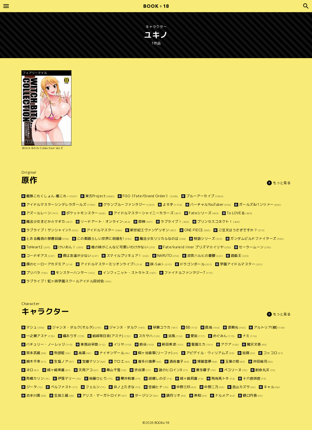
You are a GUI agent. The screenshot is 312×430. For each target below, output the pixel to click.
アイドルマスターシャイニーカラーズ (147, 213)
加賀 (248, 352)
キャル (272, 387)
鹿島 (212, 327)
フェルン (96, 387)
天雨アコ (88, 369)
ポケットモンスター (86, 213)
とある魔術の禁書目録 (47, 238)
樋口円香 (253, 395)
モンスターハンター (75, 272)
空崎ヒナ (158, 387)
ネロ (32, 369)
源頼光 (237, 327)
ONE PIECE (197, 230)
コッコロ (273, 352)
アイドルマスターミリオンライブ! (111, 264)
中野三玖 (186, 387)
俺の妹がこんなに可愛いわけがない (123, 247)
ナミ (250, 335)
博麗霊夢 (207, 361)
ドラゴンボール (196, 264)
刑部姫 (62, 352)
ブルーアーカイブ (205, 196)
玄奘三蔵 (64, 395)
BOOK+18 (162, 423)
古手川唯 (36, 395)
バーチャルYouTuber (210, 204)
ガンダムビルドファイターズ (257, 238)
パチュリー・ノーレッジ (49, 344)
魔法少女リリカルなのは (163, 238)
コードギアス (40, 255)
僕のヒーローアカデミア (49, 264)
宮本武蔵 (36, 352)
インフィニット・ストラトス (129, 272)
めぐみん (223, 335)
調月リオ (176, 395)
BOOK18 (156, 6)
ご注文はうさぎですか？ (241, 230)
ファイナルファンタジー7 (188, 272)
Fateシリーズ (204, 213)
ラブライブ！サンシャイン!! (52, 230)
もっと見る (282, 182)
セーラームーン (255, 247)
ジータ (34, 387)
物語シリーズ (208, 238)
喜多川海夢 (149, 361)
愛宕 (198, 335)
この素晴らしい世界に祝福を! (104, 238)
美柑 (200, 395)
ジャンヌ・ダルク (127, 327)
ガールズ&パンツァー (260, 204)
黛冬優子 (206, 369)
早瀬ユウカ (165, 327)
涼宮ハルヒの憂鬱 (205, 255)
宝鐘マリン (94, 361)
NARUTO (168, 255)
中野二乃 (214, 387)
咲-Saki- (161, 264)
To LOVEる (239, 213)
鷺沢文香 (257, 344)
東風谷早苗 (93, 344)
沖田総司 (263, 361)
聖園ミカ (202, 344)
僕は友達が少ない (80, 255)
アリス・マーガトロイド (104, 395)
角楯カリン (38, 378)
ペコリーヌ (235, 369)
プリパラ (37, 272)
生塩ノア (64, 361)
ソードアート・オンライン (105, 221)
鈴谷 (146, 344)
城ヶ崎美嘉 (59, 369)
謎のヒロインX (173, 369)
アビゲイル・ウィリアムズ (210, 352)
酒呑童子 (179, 361)
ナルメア (225, 395)
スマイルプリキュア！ (128, 255)
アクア (230, 344)
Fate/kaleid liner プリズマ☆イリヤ (197, 247)
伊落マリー (69, 378)
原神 (145, 221)
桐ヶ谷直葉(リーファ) (158, 352)
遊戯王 (240, 255)
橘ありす (73, 335)
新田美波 (173, 344)
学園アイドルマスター (241, 264)
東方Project (100, 196)
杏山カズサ (244, 387)
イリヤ (123, 344)
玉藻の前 (235, 361)
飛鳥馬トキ (223, 378)
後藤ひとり (101, 378)
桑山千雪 (117, 369)
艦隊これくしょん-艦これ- (51, 196)
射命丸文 (265, 369)
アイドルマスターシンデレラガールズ (60, 204)
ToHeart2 (38, 247)
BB (191, 327)
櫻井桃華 (131, 378)
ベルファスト (64, 387)
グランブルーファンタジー (129, 204)
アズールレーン (42, 213)
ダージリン (146, 395)
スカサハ (149, 335)
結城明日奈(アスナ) (111, 335)
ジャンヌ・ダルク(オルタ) (76, 327)
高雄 (84, 352)
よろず (172, 204)
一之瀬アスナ (40, 335)
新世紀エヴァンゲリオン (153, 230)
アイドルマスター (104, 230)
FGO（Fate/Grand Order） (150, 196)
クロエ (122, 361)
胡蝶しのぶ (160, 378)
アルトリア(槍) (269, 327)
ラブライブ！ (175, 221)
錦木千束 (36, 361)
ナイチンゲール (114, 352)
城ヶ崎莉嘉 (192, 378)
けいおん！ (70, 247)
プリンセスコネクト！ (218, 221)
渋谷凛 (142, 369)
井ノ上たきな (127, 387)
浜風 (175, 335)
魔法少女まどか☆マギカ (49, 221)
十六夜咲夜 (254, 378)
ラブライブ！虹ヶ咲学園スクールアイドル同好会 (68, 281)
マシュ (35, 327)
